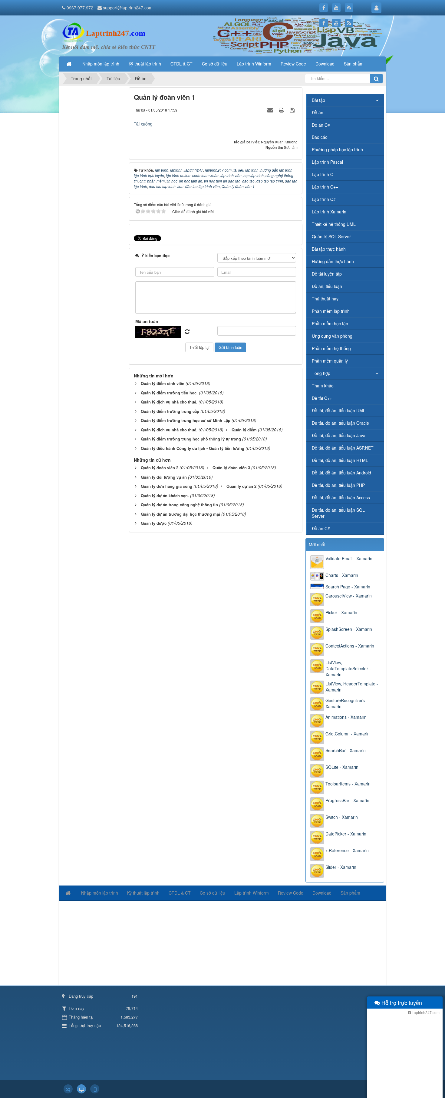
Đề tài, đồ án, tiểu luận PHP (338, 485)
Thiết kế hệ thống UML (334, 224)
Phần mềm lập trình (331, 311)
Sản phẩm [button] (354, 64)
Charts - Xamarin (341, 575)
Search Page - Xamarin (347, 587)
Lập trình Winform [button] (254, 64)
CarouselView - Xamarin (348, 596)
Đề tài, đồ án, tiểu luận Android (341, 473)
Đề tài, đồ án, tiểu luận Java (338, 435)
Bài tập (318, 100)
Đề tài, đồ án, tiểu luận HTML (340, 460)
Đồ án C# (321, 125)
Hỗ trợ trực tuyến (401, 1002)
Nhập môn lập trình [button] (100, 64)
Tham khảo (323, 386)
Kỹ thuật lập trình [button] (145, 64)
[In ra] (282, 110)
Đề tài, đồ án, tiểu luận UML (338, 410)
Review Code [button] (293, 64)
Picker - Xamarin (341, 612)
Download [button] (325, 64)
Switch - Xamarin (341, 817)
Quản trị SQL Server (331, 236)
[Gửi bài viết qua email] (271, 110)
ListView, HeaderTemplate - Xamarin (351, 687)
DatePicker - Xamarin (345, 834)
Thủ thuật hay (325, 299)
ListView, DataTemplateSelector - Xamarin (348, 668)
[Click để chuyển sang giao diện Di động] (94, 1088)
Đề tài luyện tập (327, 274)
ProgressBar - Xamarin (347, 800)
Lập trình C (322, 174)
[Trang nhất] (69, 63)
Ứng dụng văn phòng (332, 336)
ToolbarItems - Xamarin (348, 784)
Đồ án (317, 112)
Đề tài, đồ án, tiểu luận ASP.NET (343, 448)
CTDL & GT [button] (181, 64)
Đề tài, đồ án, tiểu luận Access (341, 497)
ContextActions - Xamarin (349, 646)
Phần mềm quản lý (330, 361)
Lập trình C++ (325, 187)
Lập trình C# (324, 199)
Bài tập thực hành (329, 249)
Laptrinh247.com (425, 1012)
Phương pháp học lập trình (337, 149)
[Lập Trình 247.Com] (105, 32)
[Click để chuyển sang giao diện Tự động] (68, 1088)
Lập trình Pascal (327, 162)
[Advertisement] (93, 178)
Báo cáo (320, 137)
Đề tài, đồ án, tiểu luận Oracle (340, 423)
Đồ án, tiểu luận (327, 286)
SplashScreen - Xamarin (348, 629)
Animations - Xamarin (346, 717)
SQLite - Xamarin (341, 767)
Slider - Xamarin (340, 867)
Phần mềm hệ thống (331, 348)
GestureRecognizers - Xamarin (346, 703)
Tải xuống (143, 124)
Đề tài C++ (322, 398)
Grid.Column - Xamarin (347, 734)
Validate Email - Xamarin (348, 558)
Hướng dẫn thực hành (333, 261)
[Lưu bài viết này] (293, 110)
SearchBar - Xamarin (345, 750)
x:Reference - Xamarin (347, 850)
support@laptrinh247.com (128, 8)
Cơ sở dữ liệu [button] (214, 64)
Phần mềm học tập (330, 323)
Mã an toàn (146, 321)
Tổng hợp (321, 373)
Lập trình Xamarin (329, 212)
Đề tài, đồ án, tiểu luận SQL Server (338, 513)
